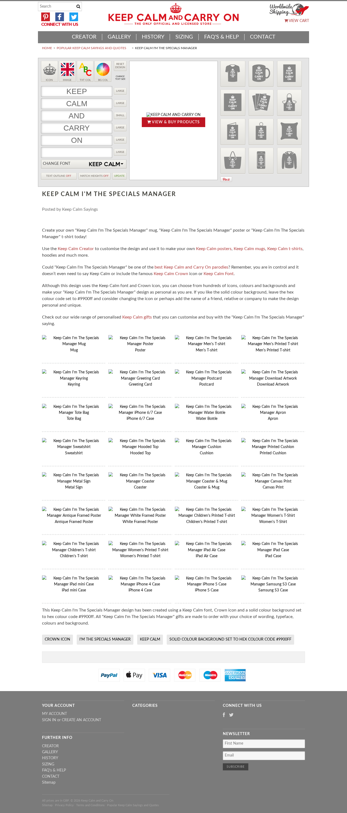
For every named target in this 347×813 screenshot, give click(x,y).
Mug (74, 350)
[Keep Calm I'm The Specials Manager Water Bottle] (207, 413)
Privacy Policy (64, 805)
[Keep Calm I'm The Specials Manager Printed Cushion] (273, 447)
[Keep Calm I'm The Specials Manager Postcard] (207, 378)
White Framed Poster (140, 522)
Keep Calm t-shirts (285, 249)
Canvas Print (273, 487)
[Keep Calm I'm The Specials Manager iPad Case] (273, 550)
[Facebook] (224, 715)
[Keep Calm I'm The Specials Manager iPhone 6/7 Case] (140, 413)
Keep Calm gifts (137, 317)
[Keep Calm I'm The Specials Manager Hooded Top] (140, 447)
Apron (273, 419)
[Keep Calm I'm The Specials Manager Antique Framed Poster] (74, 516)
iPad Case (273, 556)
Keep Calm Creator (76, 249)
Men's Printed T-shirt (273, 350)
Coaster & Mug (206, 487)
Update (119, 176)
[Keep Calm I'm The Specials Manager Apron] (273, 413)
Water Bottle (206, 419)
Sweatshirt (74, 453)
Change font (56, 164)
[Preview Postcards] (261, 103)
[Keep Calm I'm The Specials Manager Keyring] (74, 378)
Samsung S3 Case (273, 590)
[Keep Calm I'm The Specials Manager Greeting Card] (140, 378)
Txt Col (85, 80)
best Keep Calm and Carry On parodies (191, 267)
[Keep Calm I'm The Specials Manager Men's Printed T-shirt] (273, 344)
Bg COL (103, 80)
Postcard (206, 384)
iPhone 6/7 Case (140, 419)
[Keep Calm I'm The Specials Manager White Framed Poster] (140, 516)
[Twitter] (231, 715)
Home (47, 48)
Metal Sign (74, 487)
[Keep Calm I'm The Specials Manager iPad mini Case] (74, 584)
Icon (49, 80)
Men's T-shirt (206, 350)
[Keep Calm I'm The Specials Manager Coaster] (140, 481)
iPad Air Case (206, 556)
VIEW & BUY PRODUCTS (175, 122)
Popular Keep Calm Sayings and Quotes (91, 48)
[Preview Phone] (261, 161)
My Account (54, 714)
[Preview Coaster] (232, 103)
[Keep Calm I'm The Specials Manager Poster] (140, 344)
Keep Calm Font (219, 274)
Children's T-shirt (74, 556)
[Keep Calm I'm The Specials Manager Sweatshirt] (74, 447)
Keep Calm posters (214, 249)
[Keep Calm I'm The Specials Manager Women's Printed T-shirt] (140, 550)
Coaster (140, 487)
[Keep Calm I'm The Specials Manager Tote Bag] (74, 413)
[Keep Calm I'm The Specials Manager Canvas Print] (273, 481)
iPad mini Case (74, 590)
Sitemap (49, 782)
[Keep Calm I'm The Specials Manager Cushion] (207, 447)
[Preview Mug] (261, 74)
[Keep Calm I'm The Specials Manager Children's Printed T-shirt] (207, 516)
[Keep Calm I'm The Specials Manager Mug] (74, 344)
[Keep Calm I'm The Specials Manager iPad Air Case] (207, 550)
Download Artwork (273, 384)
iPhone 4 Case (140, 590)
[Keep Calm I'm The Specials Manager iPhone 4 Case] (140, 584)
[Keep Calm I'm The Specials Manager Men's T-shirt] (207, 344)
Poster (140, 350)
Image (67, 80)
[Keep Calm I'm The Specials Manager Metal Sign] (74, 481)
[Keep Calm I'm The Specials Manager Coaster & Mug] (207, 481)
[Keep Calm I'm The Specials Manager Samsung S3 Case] (273, 584)
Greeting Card (140, 384)
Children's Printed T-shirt (206, 522)
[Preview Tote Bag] (232, 161)
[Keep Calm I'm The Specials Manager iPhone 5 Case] (207, 584)
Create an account (81, 720)
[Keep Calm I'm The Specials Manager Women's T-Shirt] (273, 516)
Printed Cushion (273, 453)
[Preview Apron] (289, 103)
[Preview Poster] (289, 74)
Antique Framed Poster (74, 522)
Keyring (74, 384)
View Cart (298, 21)
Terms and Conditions (90, 805)
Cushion (206, 453)
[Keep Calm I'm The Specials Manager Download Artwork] (273, 378)
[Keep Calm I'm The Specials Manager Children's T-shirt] (74, 550)
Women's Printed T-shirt (140, 556)
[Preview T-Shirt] (232, 74)
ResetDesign (120, 66)
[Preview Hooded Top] (289, 161)
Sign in (49, 720)
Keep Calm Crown (171, 274)
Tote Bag (74, 419)
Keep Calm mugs (249, 249)
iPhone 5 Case (207, 590)
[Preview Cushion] (289, 132)
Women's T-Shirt (273, 522)
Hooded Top (140, 453)
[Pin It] (226, 179)
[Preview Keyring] (261, 132)
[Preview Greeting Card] (232, 132)
